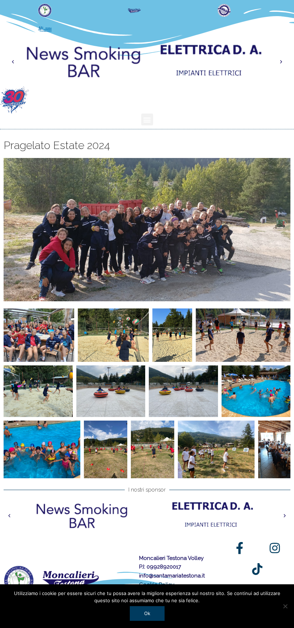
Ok (147, 613)
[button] (13, 62)
